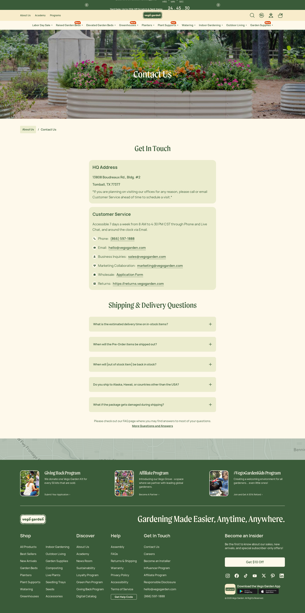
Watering (187, 25)
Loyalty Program (87, 575)
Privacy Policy (120, 575)
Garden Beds (29, 568)
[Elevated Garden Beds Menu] (115, 25)
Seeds (50, 589)
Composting (54, 568)
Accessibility (119, 582)
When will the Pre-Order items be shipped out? (125, 344)
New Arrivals (28, 561)
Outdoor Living (235, 25)
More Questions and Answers (152, 426)
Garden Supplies (260, 24)
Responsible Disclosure (160, 582)
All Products (28, 547)
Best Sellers (28, 554)
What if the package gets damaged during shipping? (128, 405)
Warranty (117, 568)
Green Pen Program (89, 582)
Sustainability (85, 568)
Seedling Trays (56, 582)
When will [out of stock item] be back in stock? (124, 364)
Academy (40, 15)
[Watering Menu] (194, 25)
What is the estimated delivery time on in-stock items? (130, 324)
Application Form (129, 274)
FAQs (114, 554)
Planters (147, 25)
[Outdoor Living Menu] (246, 25)
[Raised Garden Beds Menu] (82, 25)
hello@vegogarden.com (127, 247)
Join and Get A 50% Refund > (248, 494)
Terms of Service (122, 589)
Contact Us (151, 547)
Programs (55, 15)
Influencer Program (157, 568)
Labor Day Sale (41, 25)
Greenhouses (127, 24)
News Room (84, 561)
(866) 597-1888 (122, 238)
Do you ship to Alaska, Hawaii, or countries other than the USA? (136, 384)
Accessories (54, 596)
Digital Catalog (86, 596)
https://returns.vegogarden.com (138, 283)
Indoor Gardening (210, 25)
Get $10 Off (255, 562)
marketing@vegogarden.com (160, 265)
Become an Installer (157, 561)
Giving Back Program (90, 589)
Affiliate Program (155, 575)
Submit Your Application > (57, 494)
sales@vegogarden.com (147, 256)
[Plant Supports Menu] (177, 25)
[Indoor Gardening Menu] (222, 25)
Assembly (117, 547)
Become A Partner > (149, 494)
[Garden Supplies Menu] (272, 25)
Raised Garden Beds (68, 24)
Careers (149, 554)
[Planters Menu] (153, 25)
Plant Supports (167, 24)
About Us (25, 15)
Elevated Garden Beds (99, 25)
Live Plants (53, 575)
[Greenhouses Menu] (137, 25)
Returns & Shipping (124, 561)
